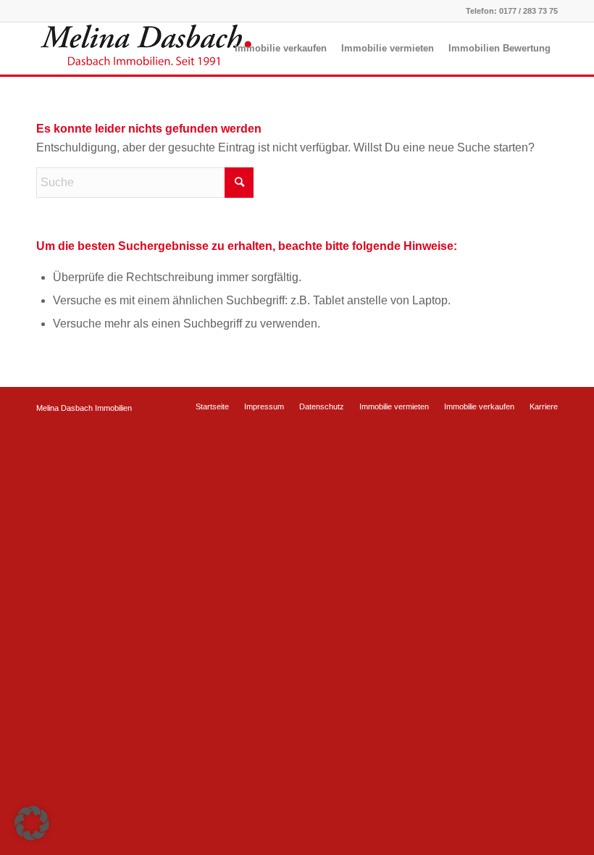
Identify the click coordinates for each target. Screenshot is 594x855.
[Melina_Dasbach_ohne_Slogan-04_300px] (145, 48)
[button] (32, 823)
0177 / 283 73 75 (528, 11)
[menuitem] (280, 48)
